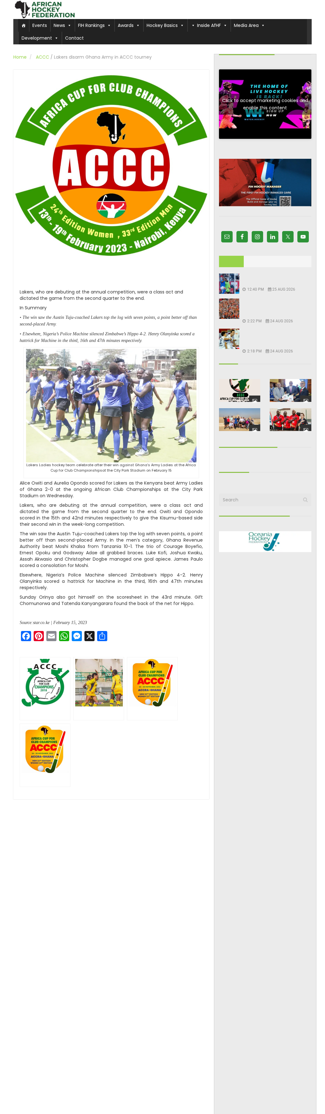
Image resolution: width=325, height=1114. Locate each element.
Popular (258, 261)
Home (20, 57)
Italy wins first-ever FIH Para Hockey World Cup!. (273, 280)
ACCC (42, 57)
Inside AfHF (209, 25)
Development (37, 38)
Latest (231, 261)
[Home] (23, 25)
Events (39, 25)
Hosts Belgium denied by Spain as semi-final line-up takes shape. (273, 338)
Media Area (246, 25)
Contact (74, 38)
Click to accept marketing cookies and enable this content (265, 104)
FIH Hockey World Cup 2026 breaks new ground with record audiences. (272, 308)
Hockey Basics (162, 25)
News (59, 25)
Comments (290, 261)
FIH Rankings (91, 25)
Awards (126, 25)
